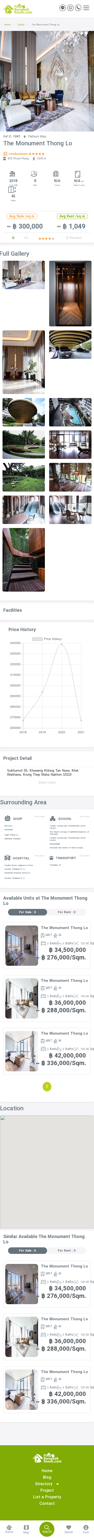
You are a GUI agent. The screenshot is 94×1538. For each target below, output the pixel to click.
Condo (21, 24)
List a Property (47, 1497)
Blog (47, 1477)
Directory (45, 1483)
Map (26, 1532)
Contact (47, 1503)
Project (47, 1490)
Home (7, 24)
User (86, 1532)
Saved (68, 1532)
